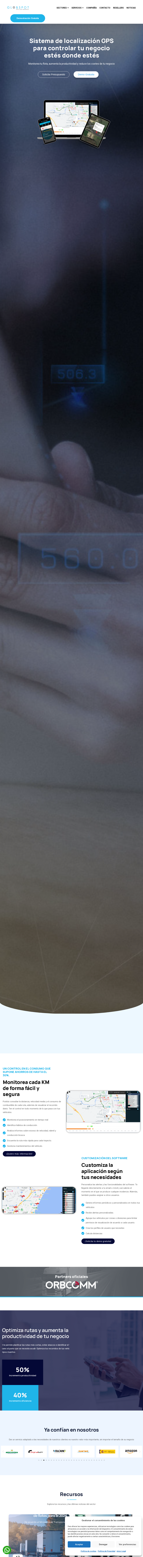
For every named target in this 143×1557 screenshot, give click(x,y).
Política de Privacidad (106, 1551)
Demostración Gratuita (28, 18)
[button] (3, 1451)
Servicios (77, 8)
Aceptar (79, 1544)
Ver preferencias (127, 1544)
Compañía (91, 8)
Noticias (131, 8)
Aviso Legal (121, 1551)
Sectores (62, 8)
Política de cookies (88, 1551)
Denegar (103, 1544)
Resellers (118, 8)
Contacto (104, 8)
